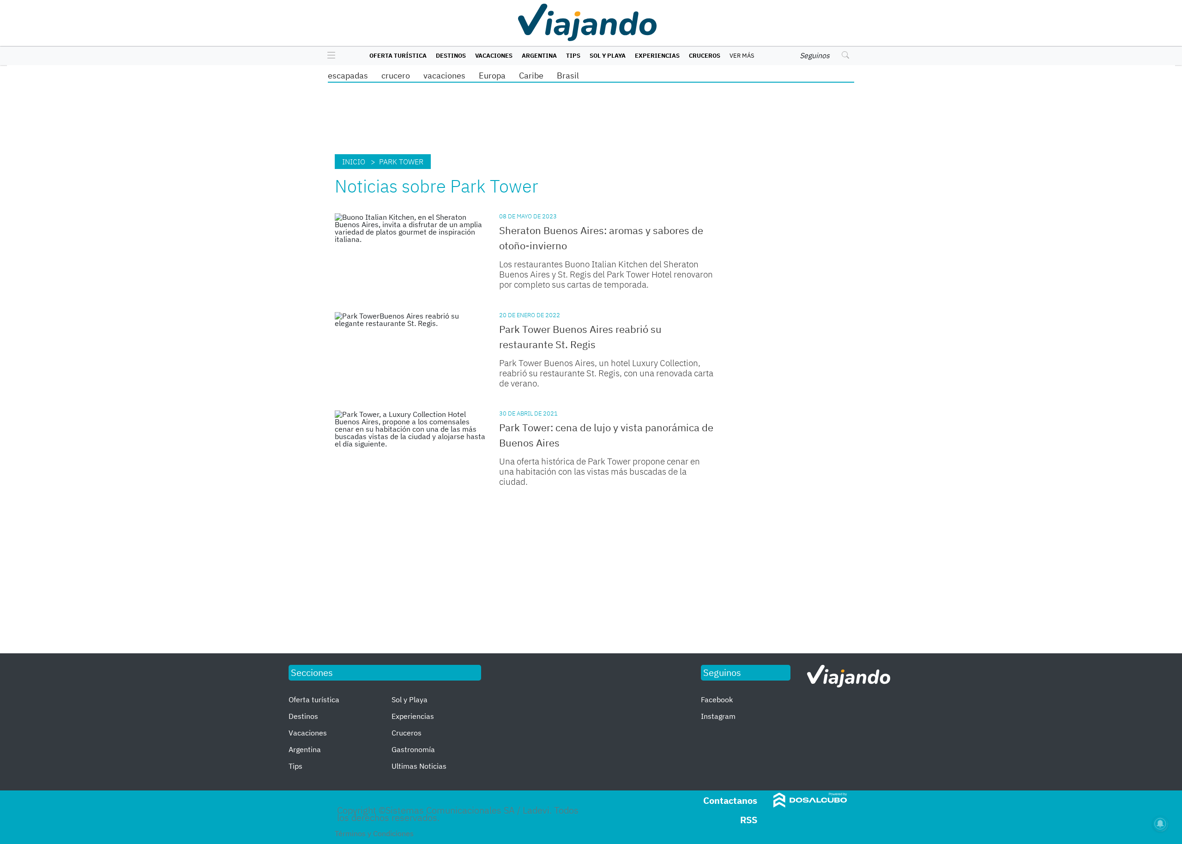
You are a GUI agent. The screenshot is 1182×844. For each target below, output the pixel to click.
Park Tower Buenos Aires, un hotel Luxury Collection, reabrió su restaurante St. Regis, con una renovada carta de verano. (606, 373)
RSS (748, 820)
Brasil (568, 75)
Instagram (718, 716)
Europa (492, 75)
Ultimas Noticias (419, 766)
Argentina (539, 56)
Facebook (717, 699)
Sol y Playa (608, 56)
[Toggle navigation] (329, 55)
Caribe (531, 75)
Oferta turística (398, 56)
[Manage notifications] (1160, 823)
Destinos (451, 56)
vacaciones (444, 75)
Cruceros (704, 56)
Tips (573, 56)
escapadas (348, 75)
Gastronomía (413, 749)
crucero (395, 75)
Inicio (353, 161)
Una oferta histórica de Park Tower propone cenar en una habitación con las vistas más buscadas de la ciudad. (599, 471)
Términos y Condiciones (374, 833)
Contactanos (730, 800)
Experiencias (657, 56)
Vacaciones (494, 56)
